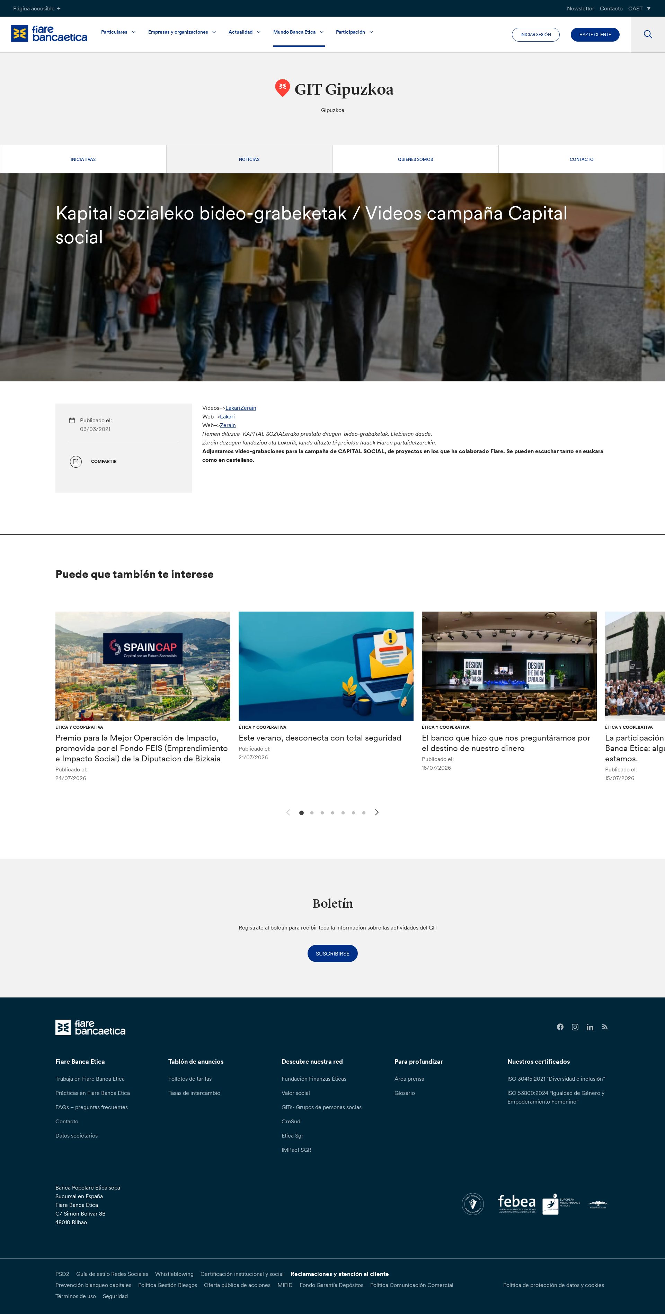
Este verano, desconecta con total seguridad (320, 737)
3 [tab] (321, 812)
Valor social (296, 1092)
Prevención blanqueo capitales (93, 1284)
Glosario (404, 1092)
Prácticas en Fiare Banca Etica (92, 1092)
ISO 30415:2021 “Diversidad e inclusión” (556, 1078)
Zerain (228, 425)
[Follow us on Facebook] (560, 1027)
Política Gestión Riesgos (167, 1284)
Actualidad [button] (240, 32)
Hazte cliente (595, 34)
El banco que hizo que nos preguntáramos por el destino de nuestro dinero (506, 742)
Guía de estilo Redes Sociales (112, 1273)
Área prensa (409, 1078)
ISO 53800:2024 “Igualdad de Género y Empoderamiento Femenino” (555, 1097)
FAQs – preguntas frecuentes (91, 1107)
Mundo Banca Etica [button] (294, 32)
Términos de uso (75, 1296)
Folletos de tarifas (190, 1078)
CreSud (291, 1121)
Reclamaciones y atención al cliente (340, 1274)
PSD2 (62, 1273)
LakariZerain (240, 407)
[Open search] (648, 35)
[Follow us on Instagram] (575, 1027)
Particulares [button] (114, 32)
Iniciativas (83, 159)
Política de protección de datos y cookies (553, 1284)
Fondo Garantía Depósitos (331, 1284)
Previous (287, 811)
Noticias (249, 159)
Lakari (227, 416)
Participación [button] (350, 32)
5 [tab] (342, 812)
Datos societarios (76, 1135)
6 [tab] (352, 812)
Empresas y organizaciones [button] (178, 32)
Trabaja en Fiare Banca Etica (90, 1078)
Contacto (611, 8)
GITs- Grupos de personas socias (322, 1107)
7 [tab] (362, 812)
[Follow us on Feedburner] (605, 1027)
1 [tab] (300, 812)
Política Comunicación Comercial (411, 1284)
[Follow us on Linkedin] (590, 1027)
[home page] (49, 33)
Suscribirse (332, 953)
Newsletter (580, 8)
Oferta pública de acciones (237, 1284)
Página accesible (34, 8)
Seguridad (115, 1296)
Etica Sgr (292, 1135)
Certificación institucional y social (242, 1273)
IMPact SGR (296, 1149)
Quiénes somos (415, 159)
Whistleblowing (174, 1273)
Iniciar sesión (536, 34)
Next (378, 813)
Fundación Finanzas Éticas (314, 1078)
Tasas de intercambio (194, 1092)
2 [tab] (310, 812)
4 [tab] (331, 812)
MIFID (285, 1284)
